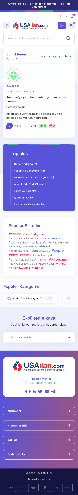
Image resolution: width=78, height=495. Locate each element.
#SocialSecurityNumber (52, 263)
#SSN (33, 263)
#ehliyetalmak (58, 259)
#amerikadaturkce (55, 242)
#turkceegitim (18, 242)
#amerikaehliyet (42, 255)
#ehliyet (42, 259)
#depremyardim (18, 250)
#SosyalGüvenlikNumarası (26, 268)
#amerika (15, 234)
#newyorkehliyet (19, 263)
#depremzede (39, 251)
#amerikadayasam (34, 234)
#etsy (13, 255)
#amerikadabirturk (40, 246)
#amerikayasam (18, 246)
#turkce (35, 242)
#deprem (59, 250)
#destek (25, 255)
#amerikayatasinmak (21, 238)
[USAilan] (31, 26)
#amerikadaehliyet (22, 259)
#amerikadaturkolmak (47, 238)
